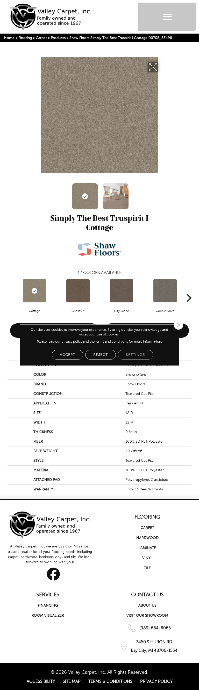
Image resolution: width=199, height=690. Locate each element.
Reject (100, 355)
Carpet (41, 38)
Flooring (25, 38)
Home (9, 38)
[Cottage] (34, 291)
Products (58, 38)
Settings (135, 355)
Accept (67, 355)
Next (161, 193)
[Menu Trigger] (167, 17)
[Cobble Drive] (165, 291)
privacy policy (71, 341)
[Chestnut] (78, 291)
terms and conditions (111, 341)
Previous (37, 193)
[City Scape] (121, 291)
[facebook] (53, 574)
